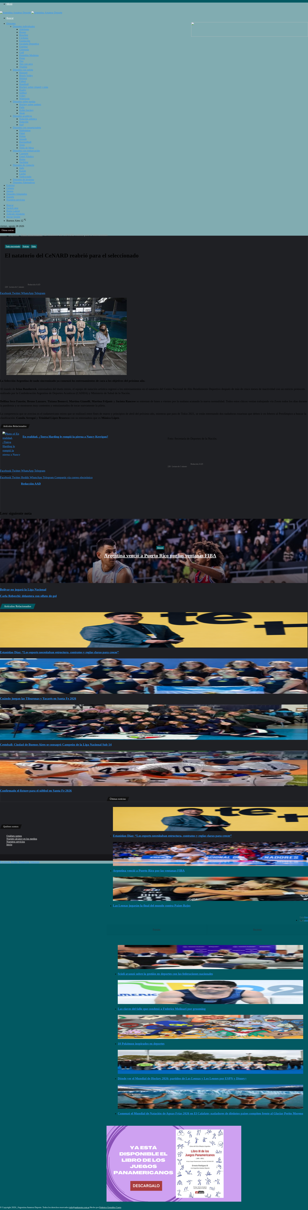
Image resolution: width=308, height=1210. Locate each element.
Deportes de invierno (23, 179)
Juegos (9, 191)
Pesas (22, 58)
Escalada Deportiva (29, 43)
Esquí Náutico (26, 156)
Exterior (10, 185)
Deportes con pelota (23, 69)
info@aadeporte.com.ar (79, 1207)
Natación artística (28, 119)
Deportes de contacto (23, 165)
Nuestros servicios (15, 199)
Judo (21, 168)
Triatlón (23, 66)
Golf (21, 52)
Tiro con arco (26, 64)
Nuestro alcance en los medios (21, 838)
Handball (24, 84)
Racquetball (25, 142)
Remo (22, 159)
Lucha (22, 173)
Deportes (11, 23)
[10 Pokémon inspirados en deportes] (210, 1027)
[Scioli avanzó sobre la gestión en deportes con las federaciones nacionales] (210, 957)
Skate (22, 113)
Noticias (26, 246)
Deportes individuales (24, 26)
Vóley (22, 95)
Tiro (21, 61)
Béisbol (23, 78)
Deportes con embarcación (26, 150)
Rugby (22, 90)
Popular (156, 929)
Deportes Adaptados (16, 194)
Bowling (23, 35)
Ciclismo (23, 38)
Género (10, 188)
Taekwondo (25, 176)
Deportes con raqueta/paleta (27, 127)
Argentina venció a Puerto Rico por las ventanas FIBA (160, 555)
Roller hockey (26, 110)
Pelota (22, 136)
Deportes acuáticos (22, 116)
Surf (21, 124)
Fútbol (22, 81)
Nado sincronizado (32, 234)
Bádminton (24, 130)
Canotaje (23, 153)
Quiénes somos (14, 836)
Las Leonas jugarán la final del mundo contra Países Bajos (151, 905)
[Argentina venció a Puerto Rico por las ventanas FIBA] (210, 854)
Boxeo (22, 32)
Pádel (22, 133)
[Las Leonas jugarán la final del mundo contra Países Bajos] (210, 889)
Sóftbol (23, 92)
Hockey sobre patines (30, 104)
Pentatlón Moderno (29, 55)
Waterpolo (24, 98)
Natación (23, 121)
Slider (33, 246)
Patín (21, 107)
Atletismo (24, 29)
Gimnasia (24, 49)
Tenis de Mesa (26, 147)
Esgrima (23, 46)
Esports (10, 197)
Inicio (3, 234)
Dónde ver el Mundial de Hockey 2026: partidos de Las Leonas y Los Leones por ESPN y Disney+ (182, 1078)
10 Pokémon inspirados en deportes (141, 1043)
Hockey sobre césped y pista (33, 87)
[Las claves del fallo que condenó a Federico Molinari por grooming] (210, 992)
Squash (23, 139)
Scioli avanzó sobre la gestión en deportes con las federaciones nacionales (165, 973)
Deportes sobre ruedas (24, 101)
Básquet (23, 72)
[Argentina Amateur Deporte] (31, 12)
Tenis (22, 145)
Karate (22, 171)
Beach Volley (26, 75)
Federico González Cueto (110, 1207)
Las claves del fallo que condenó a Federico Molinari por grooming (162, 1008)
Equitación (24, 40)
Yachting (23, 162)
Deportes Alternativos (24, 182)
